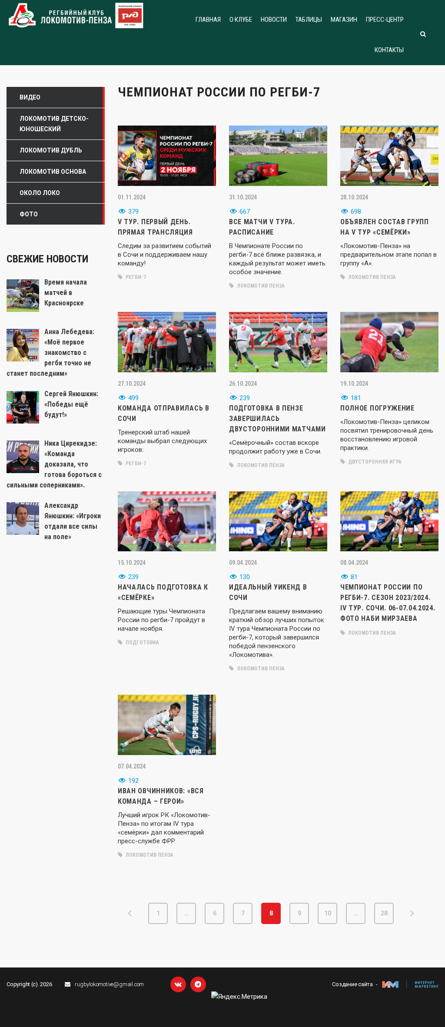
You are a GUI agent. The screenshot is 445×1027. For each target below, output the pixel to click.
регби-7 (135, 277)
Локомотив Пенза (260, 286)
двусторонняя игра (374, 462)
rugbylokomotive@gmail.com (109, 984)
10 (327, 913)
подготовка (141, 642)
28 (384, 913)
